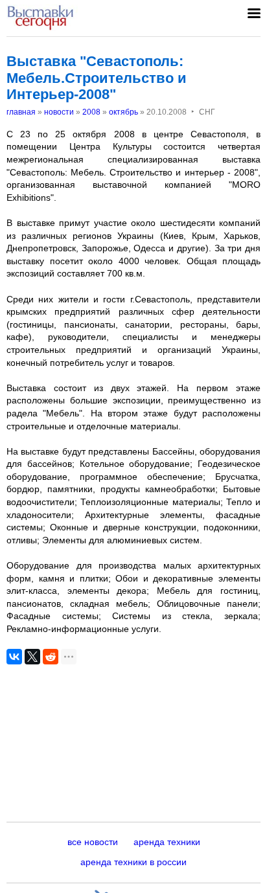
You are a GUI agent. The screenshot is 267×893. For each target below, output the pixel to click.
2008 (91, 112)
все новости (92, 842)
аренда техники (167, 842)
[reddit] (50, 656)
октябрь (123, 112)
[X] (32, 656)
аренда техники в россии (133, 862)
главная (21, 112)
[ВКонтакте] (14, 656)
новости (59, 112)
